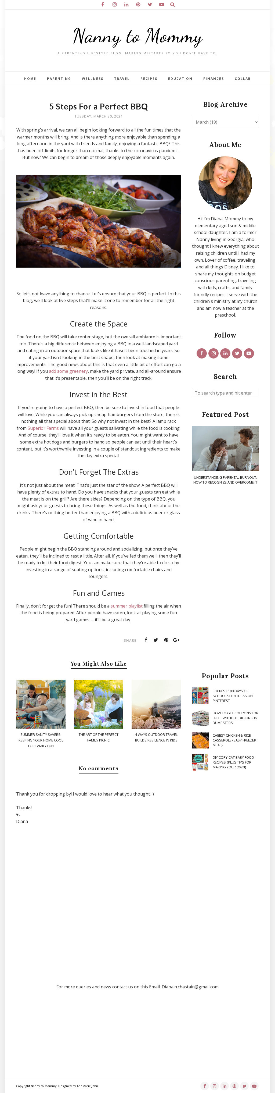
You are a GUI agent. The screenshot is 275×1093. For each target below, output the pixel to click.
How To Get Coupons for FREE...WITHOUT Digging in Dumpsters (235, 718)
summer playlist (127, 606)
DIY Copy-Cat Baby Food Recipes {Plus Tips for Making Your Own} (233, 762)
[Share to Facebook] (146, 640)
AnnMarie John (87, 1086)
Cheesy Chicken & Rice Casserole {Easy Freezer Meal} (234, 740)
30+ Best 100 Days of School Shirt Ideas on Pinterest (233, 696)
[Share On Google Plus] (176, 640)
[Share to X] (156, 640)
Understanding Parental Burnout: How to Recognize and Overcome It (225, 480)
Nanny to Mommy (137, 36)
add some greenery (68, 371)
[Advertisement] (225, 578)
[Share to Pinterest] (166, 640)
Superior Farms (43, 428)
